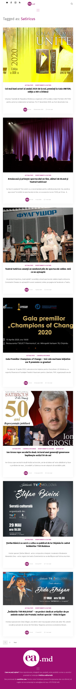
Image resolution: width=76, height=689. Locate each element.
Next (15, 642)
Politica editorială (46, 675)
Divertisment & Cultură (43, 85)
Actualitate (29, 85)
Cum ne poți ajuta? (12, 672)
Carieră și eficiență (43, 355)
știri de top (60, 449)
